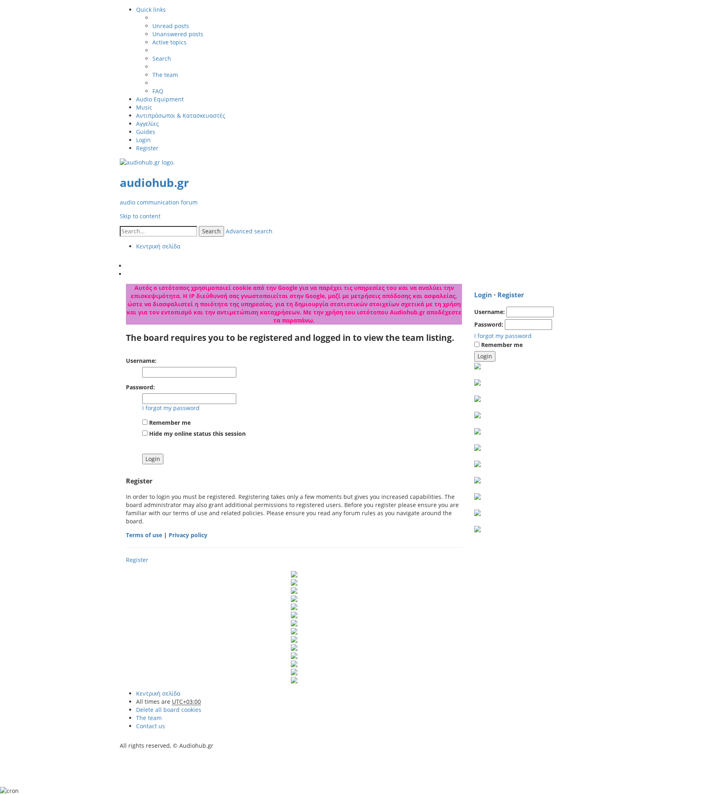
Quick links (151, 9)
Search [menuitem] (161, 58)
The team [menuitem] (165, 75)
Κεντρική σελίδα (158, 693)
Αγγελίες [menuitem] (147, 123)
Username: (141, 361)
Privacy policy (188, 535)
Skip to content (140, 216)
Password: (140, 387)
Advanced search (249, 231)
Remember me (169, 422)
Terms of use (144, 535)
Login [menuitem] (143, 140)
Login (483, 294)
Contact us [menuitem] (150, 726)
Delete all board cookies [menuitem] (168, 710)
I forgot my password (171, 408)
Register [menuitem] (147, 148)
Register (137, 560)
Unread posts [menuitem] (170, 26)
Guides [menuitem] (145, 132)
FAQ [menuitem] (157, 91)
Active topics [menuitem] (169, 42)
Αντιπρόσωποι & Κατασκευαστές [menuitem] (180, 115)
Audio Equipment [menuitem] (160, 99)
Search (211, 231)
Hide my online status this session (196, 433)
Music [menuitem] (144, 107)
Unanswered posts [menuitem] (177, 34)
